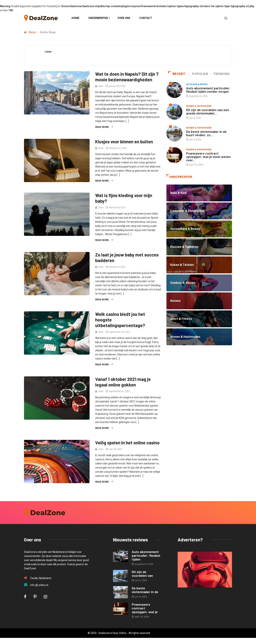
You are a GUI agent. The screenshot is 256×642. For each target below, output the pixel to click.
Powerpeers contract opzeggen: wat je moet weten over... (208, 156)
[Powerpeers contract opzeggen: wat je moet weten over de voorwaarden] (120, 608)
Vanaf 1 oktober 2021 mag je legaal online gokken (123, 381)
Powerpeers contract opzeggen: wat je (145, 608)
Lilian (100, 86)
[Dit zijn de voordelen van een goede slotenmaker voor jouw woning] (120, 576)
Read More (102, 127)
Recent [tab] (179, 74)
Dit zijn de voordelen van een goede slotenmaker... (207, 111)
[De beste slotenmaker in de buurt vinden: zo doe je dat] (120, 592)
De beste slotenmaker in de (145, 590)
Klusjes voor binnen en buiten (124, 141)
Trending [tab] (221, 74)
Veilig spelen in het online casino (127, 442)
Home (75, 17)
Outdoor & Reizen (196, 84)
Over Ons (124, 17)
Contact (145, 17)
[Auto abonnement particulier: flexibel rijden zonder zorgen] (120, 556)
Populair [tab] (200, 74)
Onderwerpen (98, 17)
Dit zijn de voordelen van (142, 574)
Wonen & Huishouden (198, 106)
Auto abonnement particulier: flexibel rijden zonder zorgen (208, 89)
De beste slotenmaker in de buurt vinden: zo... (206, 133)
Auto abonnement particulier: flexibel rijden (146, 555)
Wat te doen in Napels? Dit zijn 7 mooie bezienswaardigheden (127, 76)
